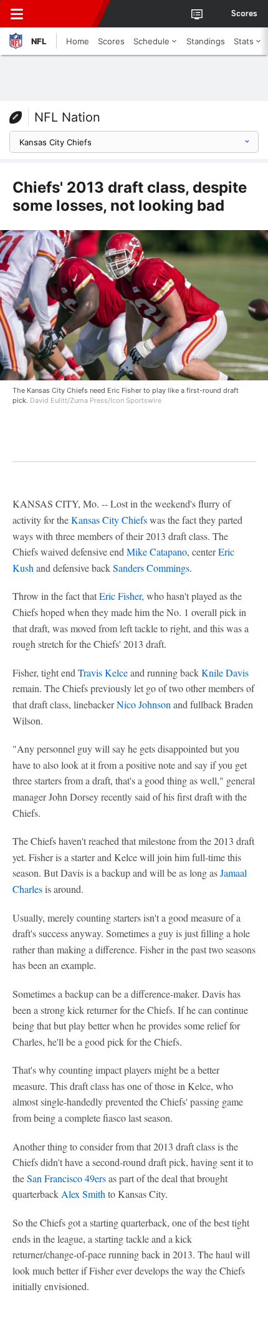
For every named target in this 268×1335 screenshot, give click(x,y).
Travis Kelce (103, 672)
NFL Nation (67, 117)
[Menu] (17, 13)
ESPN (67, 13)
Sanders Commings (151, 567)
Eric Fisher (120, 595)
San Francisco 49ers (66, 1178)
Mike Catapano (157, 551)
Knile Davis (225, 672)
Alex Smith (83, 1193)
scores (244, 13)
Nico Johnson (144, 704)
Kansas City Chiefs (109, 519)
